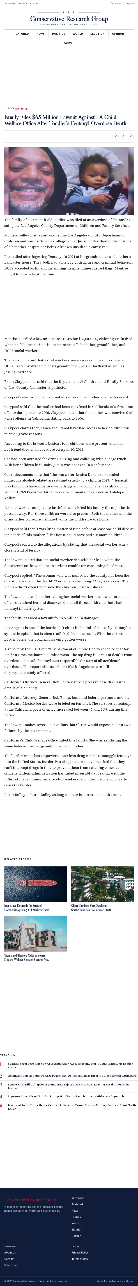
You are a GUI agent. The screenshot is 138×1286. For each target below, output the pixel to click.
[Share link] (131, 136)
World (78, 33)
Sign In (130, 3)
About (69, 42)
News (40, 33)
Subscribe (10, 1265)
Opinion (118, 33)
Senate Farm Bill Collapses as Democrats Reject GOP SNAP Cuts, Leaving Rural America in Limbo (68, 1086)
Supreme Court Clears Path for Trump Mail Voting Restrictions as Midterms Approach (66, 1096)
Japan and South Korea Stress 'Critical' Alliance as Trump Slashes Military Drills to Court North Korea (72, 1107)
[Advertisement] (69, 74)
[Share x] (115, 136)
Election (97, 33)
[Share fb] (123, 136)
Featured (21, 33)
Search (118, 3)
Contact (9, 1258)
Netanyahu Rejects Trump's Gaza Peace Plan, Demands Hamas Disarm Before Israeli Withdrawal (72, 1076)
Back (11, 108)
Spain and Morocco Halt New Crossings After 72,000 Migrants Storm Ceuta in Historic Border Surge (70, 1065)
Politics (58, 33)
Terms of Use (80, 1258)
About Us (10, 1252)
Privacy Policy (80, 1252)
